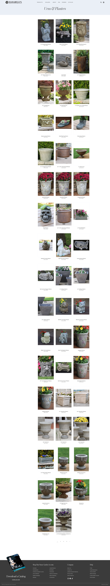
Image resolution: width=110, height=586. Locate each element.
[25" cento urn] (46, 429)
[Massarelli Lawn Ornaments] (14, 2)
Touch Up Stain (93, 571)
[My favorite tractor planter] (64, 368)
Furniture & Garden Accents (38, 571)
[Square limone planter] (46, 123)
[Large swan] (64, 62)
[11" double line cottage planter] (81, 92)
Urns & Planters (36, 573)
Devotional (52, 571)
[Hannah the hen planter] (46, 245)
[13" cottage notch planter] (46, 153)
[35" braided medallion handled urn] (64, 520)
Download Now (16, 579)
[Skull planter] (46, 215)
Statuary (34, 577)
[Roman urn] (81, 490)
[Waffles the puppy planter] (64, 306)
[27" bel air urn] (81, 153)
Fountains (35, 568)
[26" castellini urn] (46, 92)
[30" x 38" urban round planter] (64, 215)
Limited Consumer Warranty (72, 571)
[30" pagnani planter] (81, 62)
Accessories (52, 577)
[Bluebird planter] (46, 398)
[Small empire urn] (46, 520)
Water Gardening (53, 575)
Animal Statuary (53, 568)
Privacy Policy (70, 573)
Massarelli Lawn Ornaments (10, 584)
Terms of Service (70, 575)
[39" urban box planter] (81, 398)
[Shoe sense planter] (81, 123)
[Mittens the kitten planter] (81, 306)
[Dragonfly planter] (81, 184)
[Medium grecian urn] (81, 459)
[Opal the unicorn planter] (64, 245)
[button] (40, 2)
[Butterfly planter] (46, 184)
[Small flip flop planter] (64, 123)
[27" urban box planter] (64, 398)
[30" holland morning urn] (81, 31)
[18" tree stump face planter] (46, 368)
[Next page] (70, 541)
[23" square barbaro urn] (46, 62)
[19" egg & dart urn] (64, 490)
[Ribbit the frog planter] (46, 337)
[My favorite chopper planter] (46, 276)
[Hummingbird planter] (81, 368)
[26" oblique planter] (46, 306)
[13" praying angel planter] (46, 31)
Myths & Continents (53, 573)
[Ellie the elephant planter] (64, 337)
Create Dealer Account (94, 575)
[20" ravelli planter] (81, 215)
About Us (69, 568)
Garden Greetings (36, 575)
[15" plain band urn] (64, 92)
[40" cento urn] (81, 429)
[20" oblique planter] (81, 276)
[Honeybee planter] (64, 184)
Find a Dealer (92, 577)
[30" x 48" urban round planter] (64, 153)
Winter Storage (93, 573)
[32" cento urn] (64, 429)
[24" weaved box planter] (46, 459)
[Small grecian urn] (64, 459)
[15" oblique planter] (64, 276)
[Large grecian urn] (46, 490)
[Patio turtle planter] (64, 31)
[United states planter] (81, 245)
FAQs (91, 568)
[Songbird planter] (81, 337)
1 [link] (57, 541)
